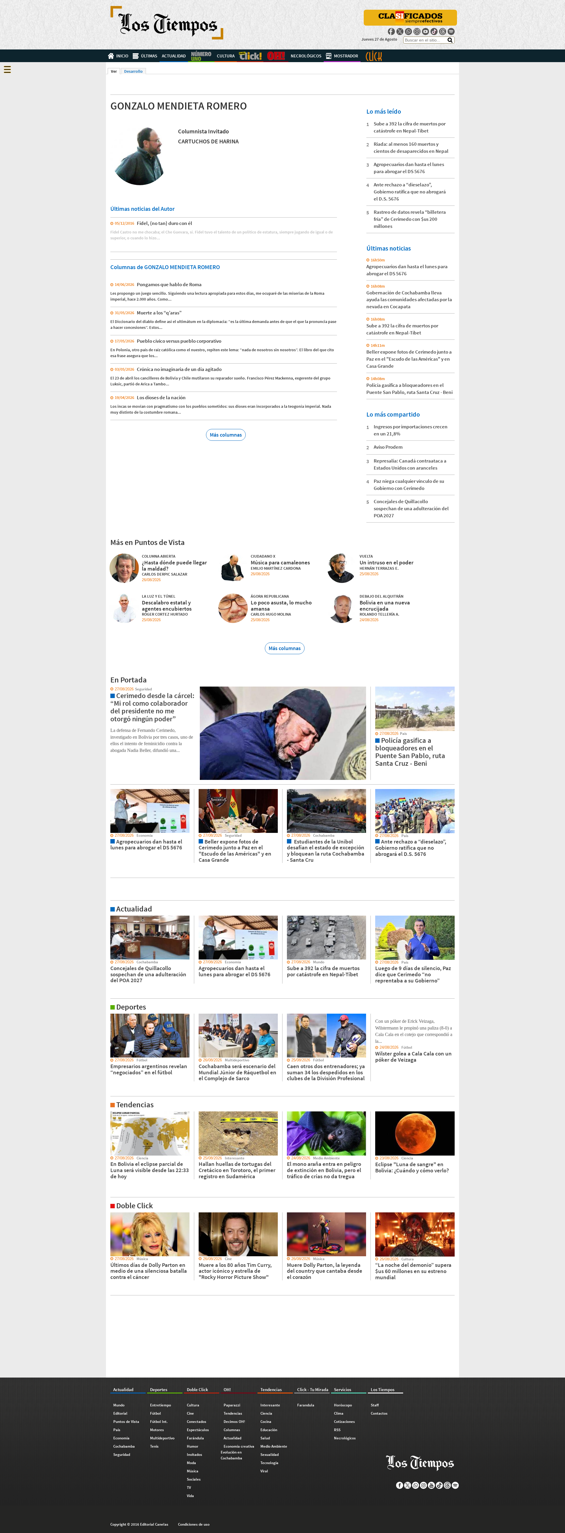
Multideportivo (162, 1438)
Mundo (118, 1405)
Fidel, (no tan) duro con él (164, 223)
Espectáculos (198, 1429)
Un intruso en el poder (386, 562)
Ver (115, 71)
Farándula (195, 1438)
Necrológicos (306, 56)
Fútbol (155, 1413)
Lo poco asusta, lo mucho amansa (281, 605)
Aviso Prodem (388, 447)
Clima (338, 1413)
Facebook (391, 31)
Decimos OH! (234, 1421)
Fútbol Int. (159, 1421)
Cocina (265, 1421)
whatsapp (408, 31)
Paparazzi (232, 1405)
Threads (442, 31)
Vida (190, 1495)
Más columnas (226, 434)
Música (192, 1471)
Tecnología (269, 1462)
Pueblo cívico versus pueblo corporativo (179, 341)
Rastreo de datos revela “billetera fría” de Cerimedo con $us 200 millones (410, 219)
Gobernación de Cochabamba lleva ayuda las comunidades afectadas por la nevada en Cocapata (409, 299)
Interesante (270, 1405)
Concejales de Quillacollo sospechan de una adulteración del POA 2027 (411, 508)
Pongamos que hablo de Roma (169, 284)
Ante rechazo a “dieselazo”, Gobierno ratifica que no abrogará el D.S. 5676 (410, 191)
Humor (192, 1446)
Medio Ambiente (273, 1446)
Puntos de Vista (126, 1421)
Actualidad (174, 56)
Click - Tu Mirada (373, 55)
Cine (190, 1413)
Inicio (122, 56)
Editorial (120, 1413)
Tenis (154, 1446)
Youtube (425, 31)
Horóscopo (343, 1405)
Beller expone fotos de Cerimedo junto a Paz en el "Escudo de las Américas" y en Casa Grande (409, 359)
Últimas (149, 56)
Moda (191, 1462)
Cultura (226, 56)
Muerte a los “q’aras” (159, 312)
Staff (375, 1405)
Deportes (201, 55)
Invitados (194, 1454)
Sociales (194, 1479)
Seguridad (121, 1454)
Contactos (379, 1413)
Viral (264, 1471)
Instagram (417, 31)
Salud (265, 1438)
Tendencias (233, 1413)
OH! (275, 55)
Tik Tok (434, 31)
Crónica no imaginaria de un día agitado (179, 369)
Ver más (113, 918)
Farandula (305, 1405)
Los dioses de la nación (161, 397)
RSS (337, 1429)
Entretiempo (160, 1405)
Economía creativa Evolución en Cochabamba (237, 1452)
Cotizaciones (344, 1421)
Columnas (232, 1429)
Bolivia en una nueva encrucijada (385, 605)
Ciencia (266, 1413)
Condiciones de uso (194, 1524)
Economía (121, 1438)
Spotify (451, 31)
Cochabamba (124, 1446)
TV (189, 1487)
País (116, 1429)
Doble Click (250, 55)
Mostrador (346, 56)
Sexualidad (269, 1454)
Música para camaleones (280, 562)
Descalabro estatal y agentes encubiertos (167, 605)
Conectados (196, 1421)
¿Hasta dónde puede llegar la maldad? (174, 565)
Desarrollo (133, 71)
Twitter (399, 31)
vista (110, 689)
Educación (268, 1429)
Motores (157, 1429)
